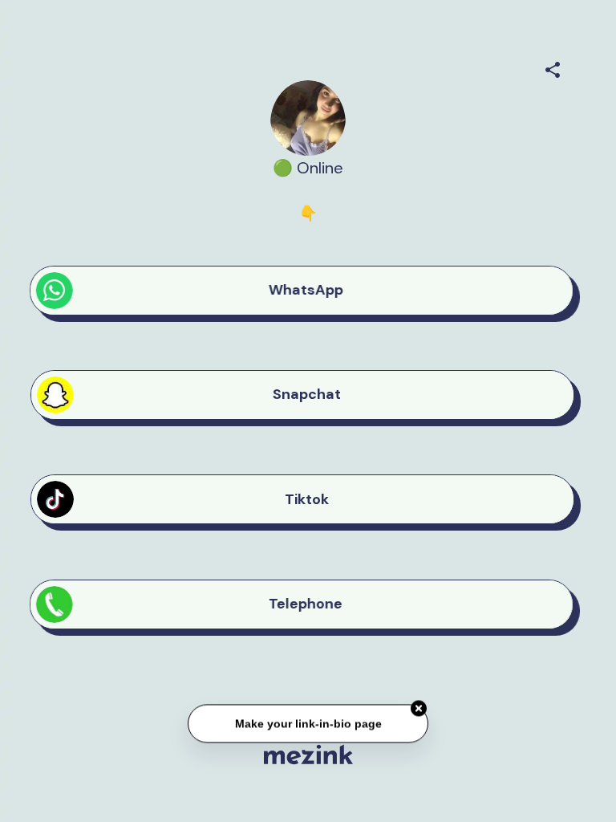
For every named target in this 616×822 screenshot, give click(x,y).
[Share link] (552, 67)
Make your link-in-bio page (307, 723)
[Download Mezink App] (308, 754)
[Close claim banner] (419, 709)
